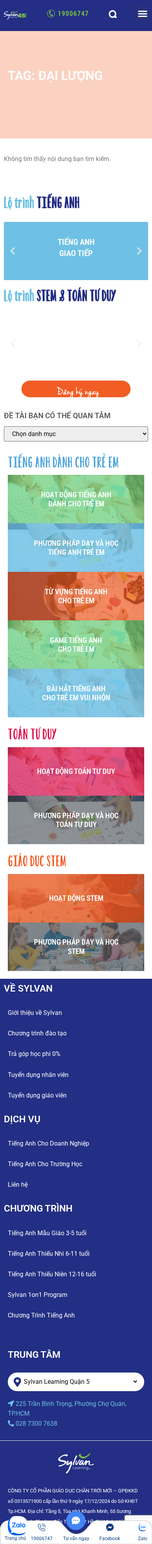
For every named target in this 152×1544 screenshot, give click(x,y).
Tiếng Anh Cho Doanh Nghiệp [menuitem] (48, 1143)
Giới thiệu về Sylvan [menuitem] (35, 1012)
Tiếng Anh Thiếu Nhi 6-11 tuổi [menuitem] (49, 1253)
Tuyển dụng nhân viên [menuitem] (38, 1074)
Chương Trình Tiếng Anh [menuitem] (41, 1315)
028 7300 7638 (36, 1423)
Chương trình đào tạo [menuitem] (37, 1033)
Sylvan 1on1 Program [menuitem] (37, 1294)
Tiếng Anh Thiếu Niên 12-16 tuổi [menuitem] (52, 1274)
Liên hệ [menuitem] (18, 1184)
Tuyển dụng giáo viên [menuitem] (37, 1095)
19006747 (73, 13)
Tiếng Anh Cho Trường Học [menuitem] (45, 1164)
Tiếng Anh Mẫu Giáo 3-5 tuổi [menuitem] (47, 1233)
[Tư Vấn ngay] (75, 1528)
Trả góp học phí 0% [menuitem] (34, 1054)
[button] (142, 13)
